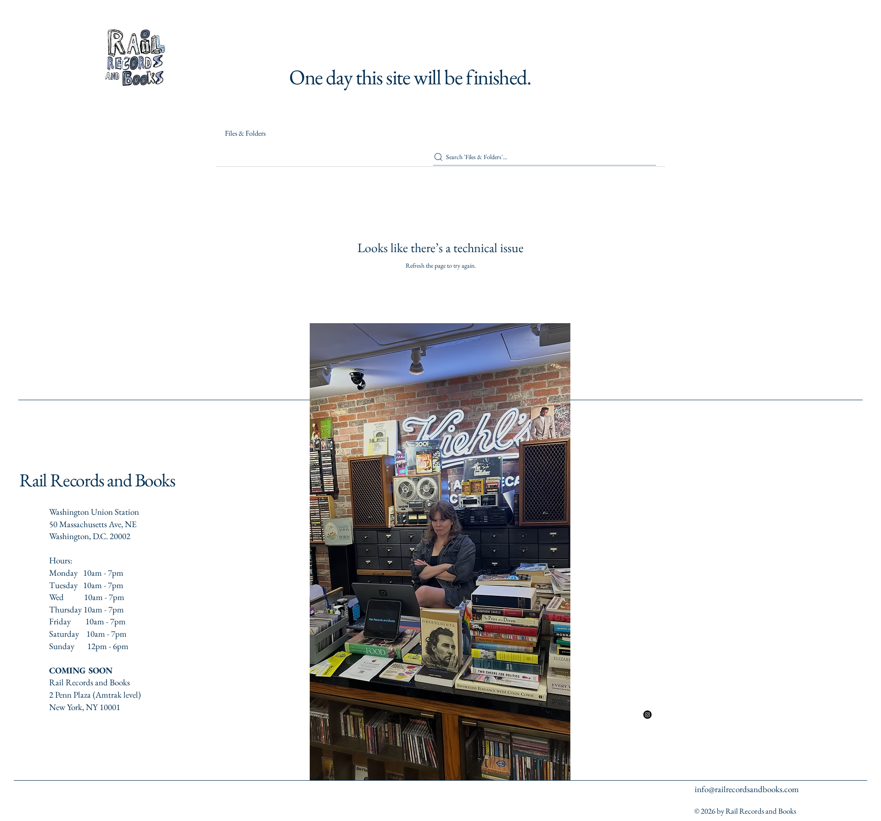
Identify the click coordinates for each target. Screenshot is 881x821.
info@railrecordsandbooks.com (747, 789)
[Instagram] (647, 715)
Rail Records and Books (97, 480)
